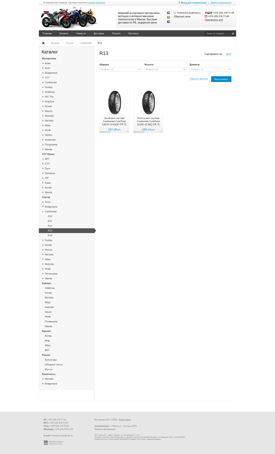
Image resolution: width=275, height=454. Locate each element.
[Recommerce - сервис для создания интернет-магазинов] (46, 444)
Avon (47, 68)
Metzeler (49, 115)
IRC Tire (49, 96)
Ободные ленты (54, 364)
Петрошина (51, 144)
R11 (50, 221)
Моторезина (49, 58)
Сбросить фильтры (199, 79)
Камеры (46, 283)
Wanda (48, 149)
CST (47, 77)
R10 (50, 216)
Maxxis (49, 111)
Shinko (48, 135)
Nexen (48, 312)
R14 (50, 235)
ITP (47, 178)
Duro (47, 168)
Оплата (116, 33)
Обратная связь (182, 16)
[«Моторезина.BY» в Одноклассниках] (168, 17)
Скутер (46, 197)
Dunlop (48, 87)
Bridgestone (51, 72)
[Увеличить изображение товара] (127, 131)
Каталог (64, 33)
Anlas (48, 63)
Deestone (50, 173)
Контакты (133, 33)
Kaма (48, 182)
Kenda (48, 106)
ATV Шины (48, 154)
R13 (50, 230)
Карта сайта (124, 419)
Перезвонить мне (214, 19)
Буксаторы (51, 359)
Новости (81, 33)
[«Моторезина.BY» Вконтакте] (168, 12)
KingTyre (49, 101)
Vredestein (50, 139)
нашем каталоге (96, 2)
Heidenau (50, 92)
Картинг (46, 331)
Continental (50, 82)
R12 (50, 225)
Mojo (47, 340)
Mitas (48, 125)
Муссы (49, 369)
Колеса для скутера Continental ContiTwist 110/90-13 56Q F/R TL (148, 121)
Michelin (49, 120)
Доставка (99, 33)
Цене (228, 54)
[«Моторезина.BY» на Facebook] (168, 21)
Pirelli (47, 130)
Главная (47, 33)
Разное (46, 355)
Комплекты (48, 374)
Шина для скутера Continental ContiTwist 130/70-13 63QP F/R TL (114, 121)
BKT (47, 158)
